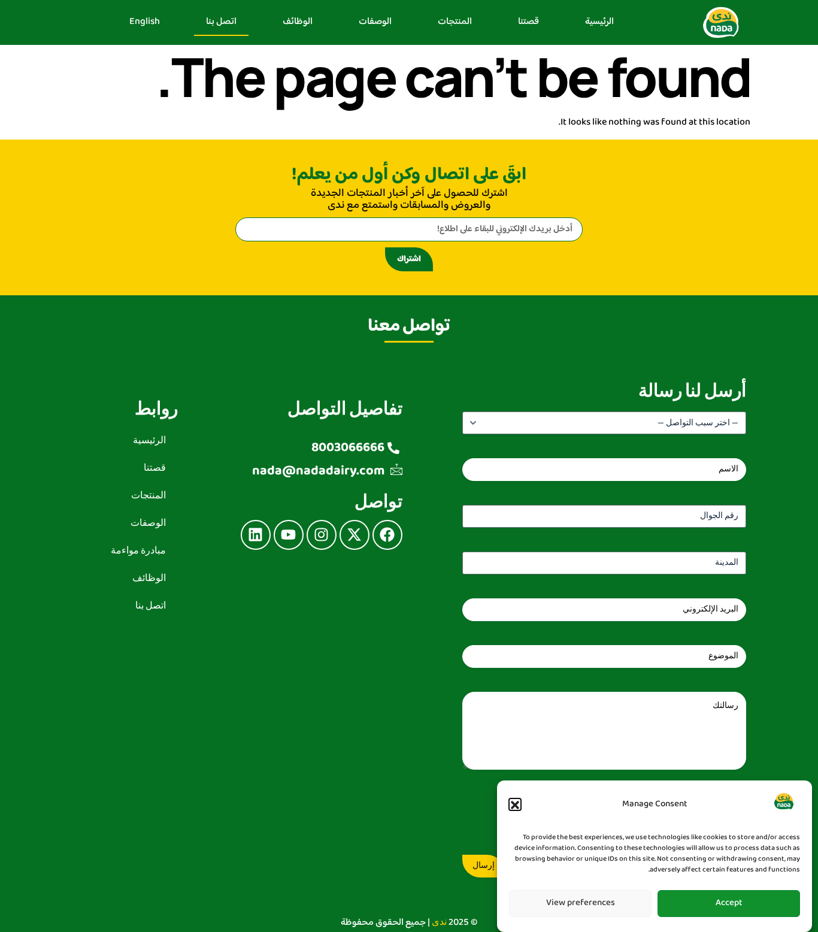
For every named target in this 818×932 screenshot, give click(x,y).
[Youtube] (289, 535)
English (144, 22)
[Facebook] (387, 535)
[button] (515, 805)
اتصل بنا (221, 22)
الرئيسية (599, 22)
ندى (439, 922)
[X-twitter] (354, 535)
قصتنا (528, 22)
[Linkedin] (256, 535)
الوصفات (375, 22)
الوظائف (298, 22)
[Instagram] (322, 535)
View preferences (580, 903)
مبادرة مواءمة (138, 551)
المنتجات (455, 22)
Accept (729, 903)
